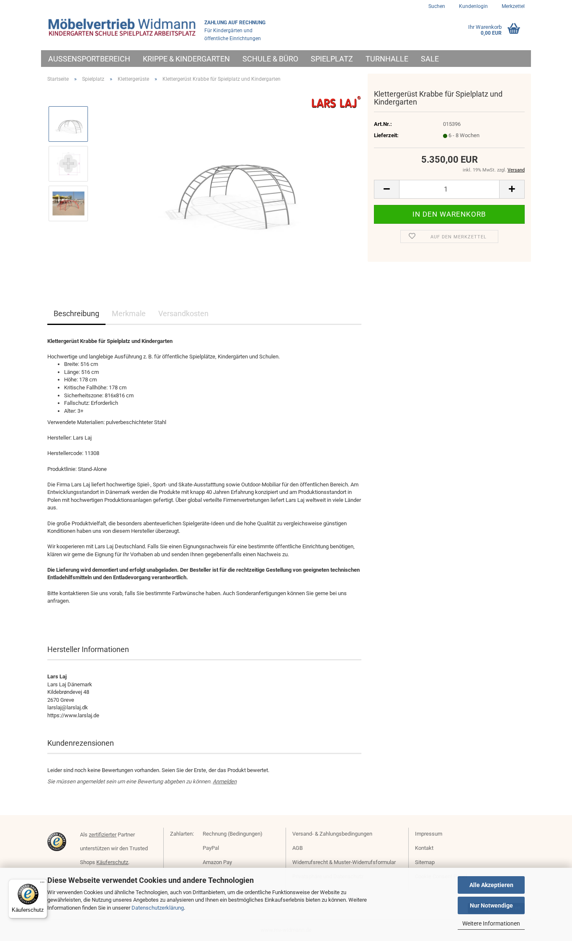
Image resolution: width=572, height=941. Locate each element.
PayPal (211, 848)
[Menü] (42, 884)
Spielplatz (332, 58)
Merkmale (129, 313)
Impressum (428, 834)
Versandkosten (183, 313)
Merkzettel (512, 6)
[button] (386, 189)
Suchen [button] (436, 6)
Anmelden (225, 781)
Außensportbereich (89, 58)
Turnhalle (387, 58)
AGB (297, 848)
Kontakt (424, 848)
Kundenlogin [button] (473, 6)
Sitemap (425, 862)
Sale (430, 58)
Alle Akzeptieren (491, 885)
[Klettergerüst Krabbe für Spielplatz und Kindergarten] (228, 183)
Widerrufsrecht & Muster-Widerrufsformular (344, 862)
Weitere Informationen (491, 923)
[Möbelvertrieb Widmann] (122, 27)
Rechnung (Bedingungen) (233, 834)
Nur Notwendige (491, 905)
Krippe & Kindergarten (186, 58)
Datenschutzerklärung (157, 908)
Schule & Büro (270, 58)
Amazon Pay (217, 862)
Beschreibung (76, 313)
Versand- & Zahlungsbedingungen (332, 834)
